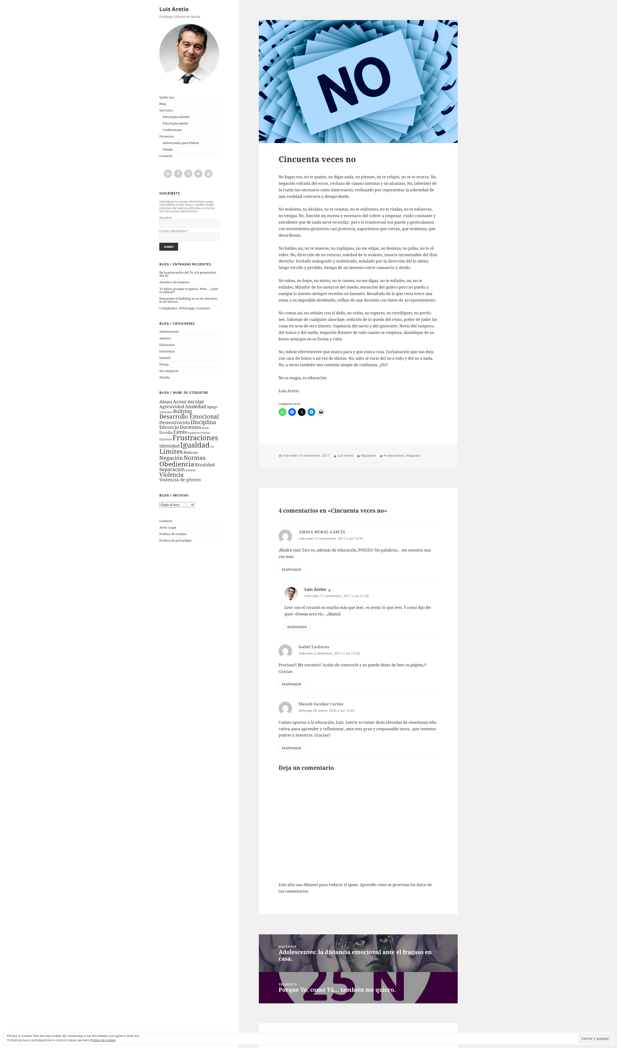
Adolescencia (169, 331)
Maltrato (190, 452)
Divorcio (169, 427)
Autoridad (165, 412)
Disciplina (203, 422)
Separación (172, 469)
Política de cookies (173, 534)
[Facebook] (178, 174)
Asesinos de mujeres (174, 282)
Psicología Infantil (176, 117)
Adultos (165, 338)
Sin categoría (168, 371)
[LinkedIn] (168, 174)
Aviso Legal (167, 527)
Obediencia (176, 463)
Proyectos (166, 136)
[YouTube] (208, 174)
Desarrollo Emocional (189, 416)
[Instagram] (188, 174)
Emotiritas (167, 351)
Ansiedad (195, 406)
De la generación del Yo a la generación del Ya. (187, 274)
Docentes (190, 427)
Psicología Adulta (175, 123)
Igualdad (195, 444)
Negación (171, 457)
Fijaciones (165, 439)
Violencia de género (180, 480)
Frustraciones (195, 437)
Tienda (168, 149)
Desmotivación (174, 422)
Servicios (166, 110)
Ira (212, 446)
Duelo (205, 428)
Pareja (164, 364)
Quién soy (166, 97)
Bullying (182, 411)
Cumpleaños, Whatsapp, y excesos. (184, 308)
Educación (166, 345)
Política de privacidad (175, 540)
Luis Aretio (174, 9)
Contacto (166, 156)
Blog (162, 104)
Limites (171, 451)
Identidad (169, 446)
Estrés (180, 432)
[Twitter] (198, 174)
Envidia (166, 432)
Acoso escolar (188, 401)
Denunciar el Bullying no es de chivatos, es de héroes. (188, 300)
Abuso (165, 402)
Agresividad (171, 406)
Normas (195, 458)
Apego (212, 406)
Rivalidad (205, 465)
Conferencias (172, 130)
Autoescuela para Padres (181, 143)
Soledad (190, 470)
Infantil (164, 358)
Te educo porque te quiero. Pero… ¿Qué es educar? (188, 290)
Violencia (171, 474)
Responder (291, 569)
